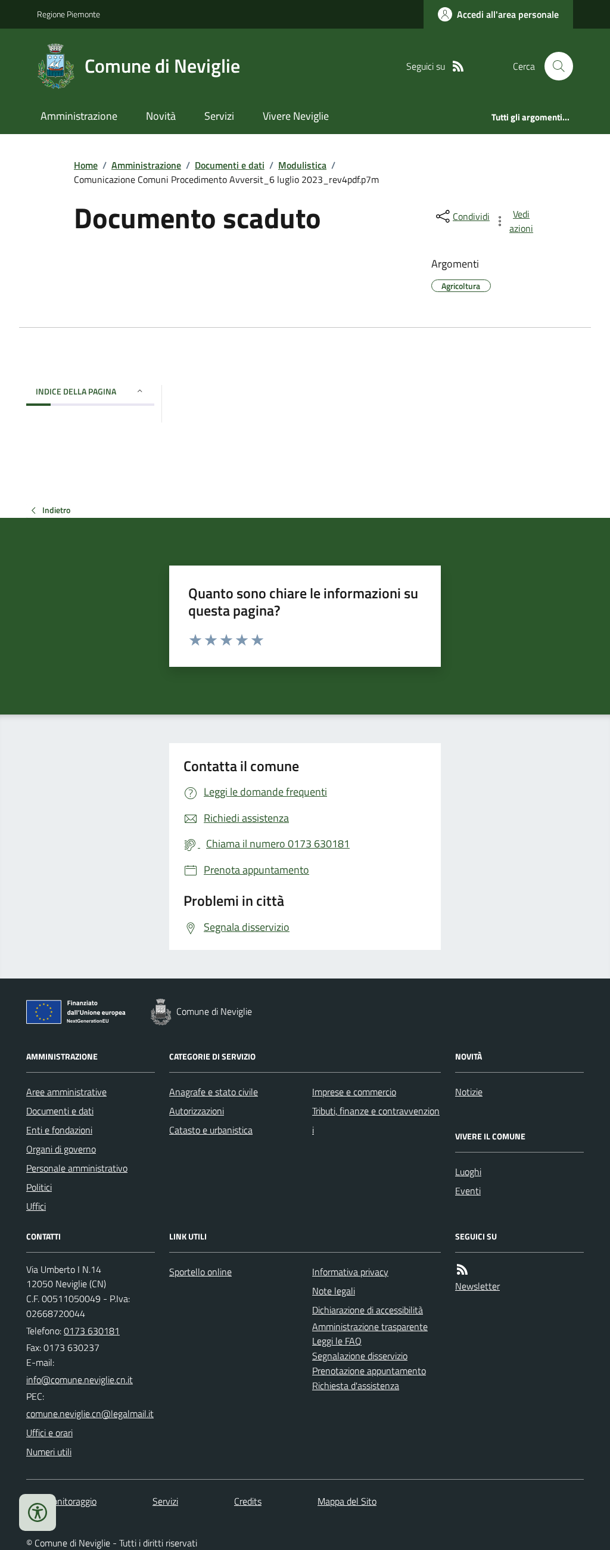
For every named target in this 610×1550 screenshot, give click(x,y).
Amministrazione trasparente (370, 1326)
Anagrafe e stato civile (213, 1092)
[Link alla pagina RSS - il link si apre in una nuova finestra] (458, 66)
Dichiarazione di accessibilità (367, 1310)
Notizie (469, 1092)
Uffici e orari (49, 1432)
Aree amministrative (66, 1092)
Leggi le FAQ (337, 1341)
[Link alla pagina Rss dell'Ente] (462, 1269)
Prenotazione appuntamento (369, 1370)
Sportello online (200, 1272)
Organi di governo (61, 1149)
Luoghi (468, 1171)
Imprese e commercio (354, 1092)
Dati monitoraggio (61, 1501)
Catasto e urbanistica (211, 1130)
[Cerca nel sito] (554, 66)
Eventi (468, 1191)
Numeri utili (48, 1452)
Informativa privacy (350, 1272)
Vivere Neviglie (296, 116)
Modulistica (302, 165)
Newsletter (477, 1286)
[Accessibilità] (37, 1512)
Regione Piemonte (68, 14)
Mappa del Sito (347, 1501)
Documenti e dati (229, 165)
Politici (39, 1187)
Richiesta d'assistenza (355, 1385)
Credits (248, 1501)
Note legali (333, 1291)
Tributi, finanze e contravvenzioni (376, 1120)
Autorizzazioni (196, 1111)
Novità (161, 116)
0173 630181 (92, 1331)
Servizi (219, 116)
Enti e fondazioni (59, 1130)
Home (86, 165)
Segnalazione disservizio (359, 1356)
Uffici (36, 1206)
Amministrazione (79, 116)
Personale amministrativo (76, 1168)
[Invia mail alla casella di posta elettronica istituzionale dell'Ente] (79, 1379)
